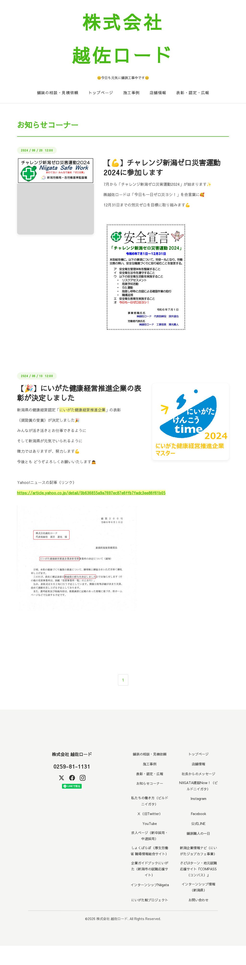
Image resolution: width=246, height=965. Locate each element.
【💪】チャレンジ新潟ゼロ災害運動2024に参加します (162, 167)
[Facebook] (72, 778)
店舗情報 (158, 92)
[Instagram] (83, 778)
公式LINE (198, 823)
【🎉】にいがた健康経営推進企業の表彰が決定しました (79, 393)
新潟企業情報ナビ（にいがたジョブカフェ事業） (198, 850)
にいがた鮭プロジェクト (149, 899)
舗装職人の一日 (198, 833)
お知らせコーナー (149, 783)
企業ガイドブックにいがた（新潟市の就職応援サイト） (149, 868)
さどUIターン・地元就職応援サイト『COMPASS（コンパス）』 (198, 868)
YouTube (149, 823)
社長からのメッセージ (198, 773)
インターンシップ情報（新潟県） (198, 887)
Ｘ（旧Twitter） (149, 813)
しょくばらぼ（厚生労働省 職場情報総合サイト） (150, 850)
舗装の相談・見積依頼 (58, 92)
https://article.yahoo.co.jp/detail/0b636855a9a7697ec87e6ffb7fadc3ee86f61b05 (91, 492)
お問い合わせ (198, 899)
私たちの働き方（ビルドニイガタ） (149, 800)
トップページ (100, 92)
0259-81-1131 (72, 766)
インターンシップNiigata (150, 884)
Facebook (198, 813)
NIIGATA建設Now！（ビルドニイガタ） (198, 785)
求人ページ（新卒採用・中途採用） (149, 835)
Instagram (198, 798)
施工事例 (131, 92)
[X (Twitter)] (61, 778)
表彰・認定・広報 (192, 92)
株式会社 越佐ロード (72, 754)
